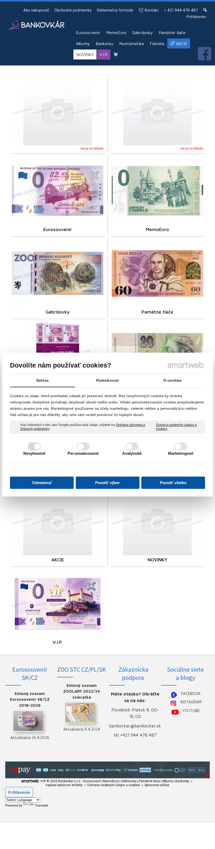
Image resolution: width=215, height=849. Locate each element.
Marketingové (180, 453)
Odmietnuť (42, 482)
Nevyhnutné (34, 453)
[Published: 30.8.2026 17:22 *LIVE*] (42, 781)
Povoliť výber (107, 482)
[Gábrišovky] (57, 273)
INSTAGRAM (190, 702)
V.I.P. (57, 642)
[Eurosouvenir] (57, 190)
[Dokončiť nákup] (115, 54)
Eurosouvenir (57, 229)
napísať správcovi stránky (64, 785)
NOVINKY (158, 559)
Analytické (132, 453)
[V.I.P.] (57, 603)
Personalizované (83, 453)
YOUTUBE (191, 710)
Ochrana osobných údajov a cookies (176, 427)
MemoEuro (157, 229)
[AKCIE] (57, 521)
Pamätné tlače (157, 312)
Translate (41, 805)
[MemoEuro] (157, 190)
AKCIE (57, 559)
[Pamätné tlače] (157, 273)
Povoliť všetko (173, 482)
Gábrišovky (57, 312)
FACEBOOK (191, 693)
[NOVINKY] (157, 521)
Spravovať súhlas (156, 785)
